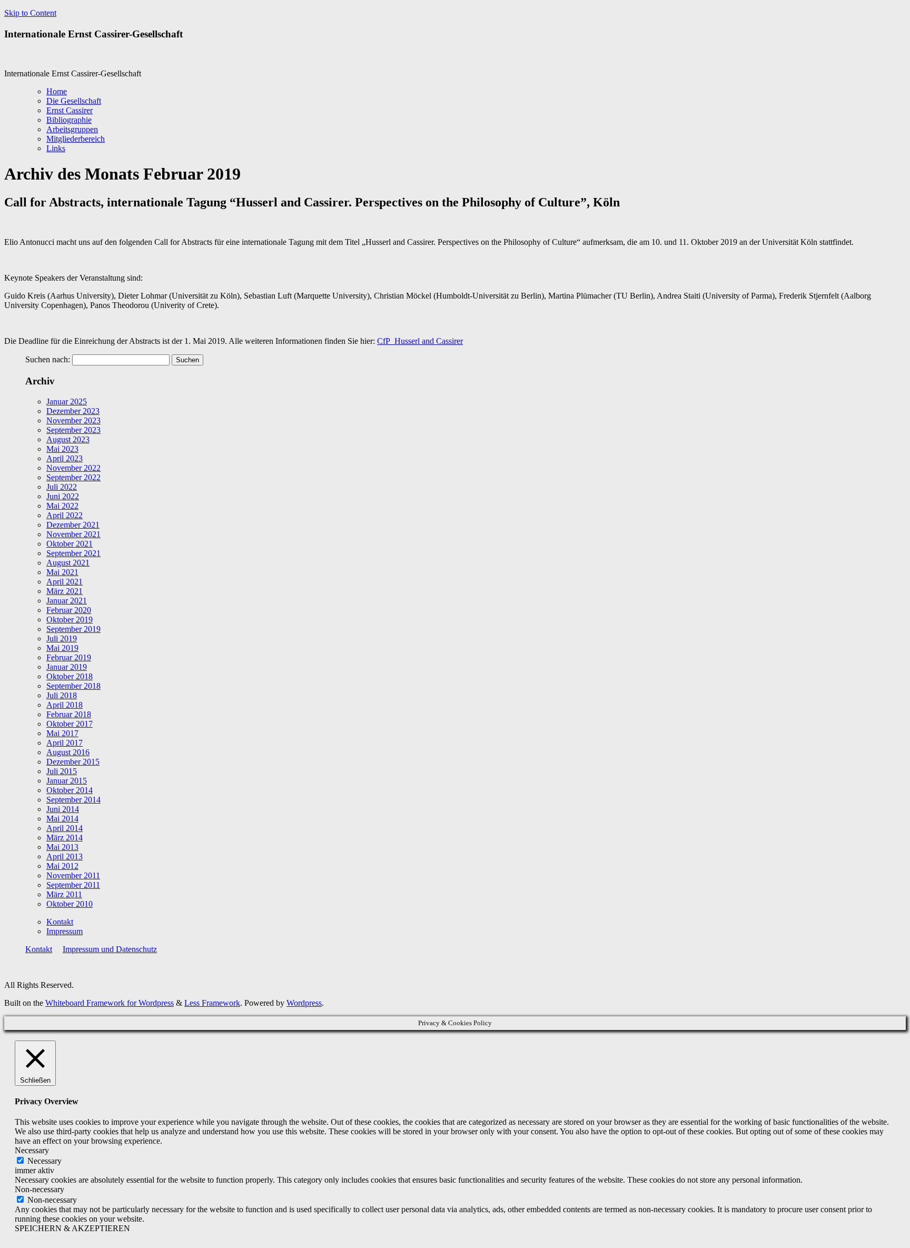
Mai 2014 (62, 818)
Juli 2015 (61, 771)
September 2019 (73, 629)
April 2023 (64, 458)
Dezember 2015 (73, 761)
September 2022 (73, 477)
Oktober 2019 (69, 619)
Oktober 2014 (69, 790)
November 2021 (73, 534)
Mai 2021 (62, 572)
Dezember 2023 (73, 411)
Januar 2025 (66, 401)
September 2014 (73, 799)
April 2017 (64, 742)
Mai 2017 (62, 733)
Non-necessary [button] (39, 1189)
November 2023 (73, 420)
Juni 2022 (62, 496)
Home (56, 91)
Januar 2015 (66, 780)
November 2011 (73, 875)
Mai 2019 (62, 647)
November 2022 (73, 467)
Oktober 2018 (69, 676)
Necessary (44, 1160)
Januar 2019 (66, 666)
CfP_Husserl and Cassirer (420, 340)
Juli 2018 (61, 695)
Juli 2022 (61, 486)
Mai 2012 (62, 865)
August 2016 (68, 752)
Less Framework (212, 1002)
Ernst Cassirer (69, 110)
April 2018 (64, 704)
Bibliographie (69, 119)
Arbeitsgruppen (72, 129)
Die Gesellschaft (73, 100)
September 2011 (73, 884)
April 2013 (64, 856)
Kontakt (59, 921)
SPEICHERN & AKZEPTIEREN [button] (72, 1228)
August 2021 (68, 562)
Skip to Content (30, 12)
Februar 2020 (68, 610)
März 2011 (64, 894)
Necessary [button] (32, 1150)
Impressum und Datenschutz (110, 949)
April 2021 (64, 581)
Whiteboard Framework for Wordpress (109, 1002)
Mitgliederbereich (75, 138)
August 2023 (68, 439)
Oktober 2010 (69, 903)
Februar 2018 (68, 714)
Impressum (64, 931)
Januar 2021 (66, 600)
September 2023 (73, 429)
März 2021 (64, 591)
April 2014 (64, 828)
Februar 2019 (68, 657)
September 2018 (73, 685)
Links (55, 148)
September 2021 (73, 553)
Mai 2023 (62, 448)
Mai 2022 (62, 505)
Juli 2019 (61, 638)
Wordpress (304, 1002)
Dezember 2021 (73, 524)
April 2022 (64, 515)
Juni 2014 (62, 809)
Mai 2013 (62, 847)
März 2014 (64, 837)
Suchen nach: (47, 359)
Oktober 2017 (69, 723)
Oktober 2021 (69, 543)
